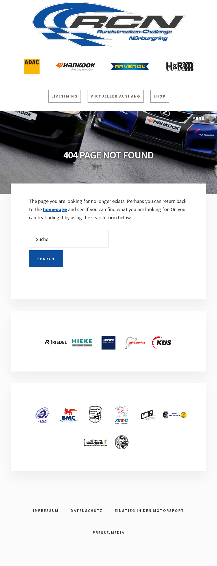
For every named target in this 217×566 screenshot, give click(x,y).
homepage (55, 209)
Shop (159, 96)
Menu (198, 118)
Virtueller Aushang (115, 96)
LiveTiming (64, 96)
